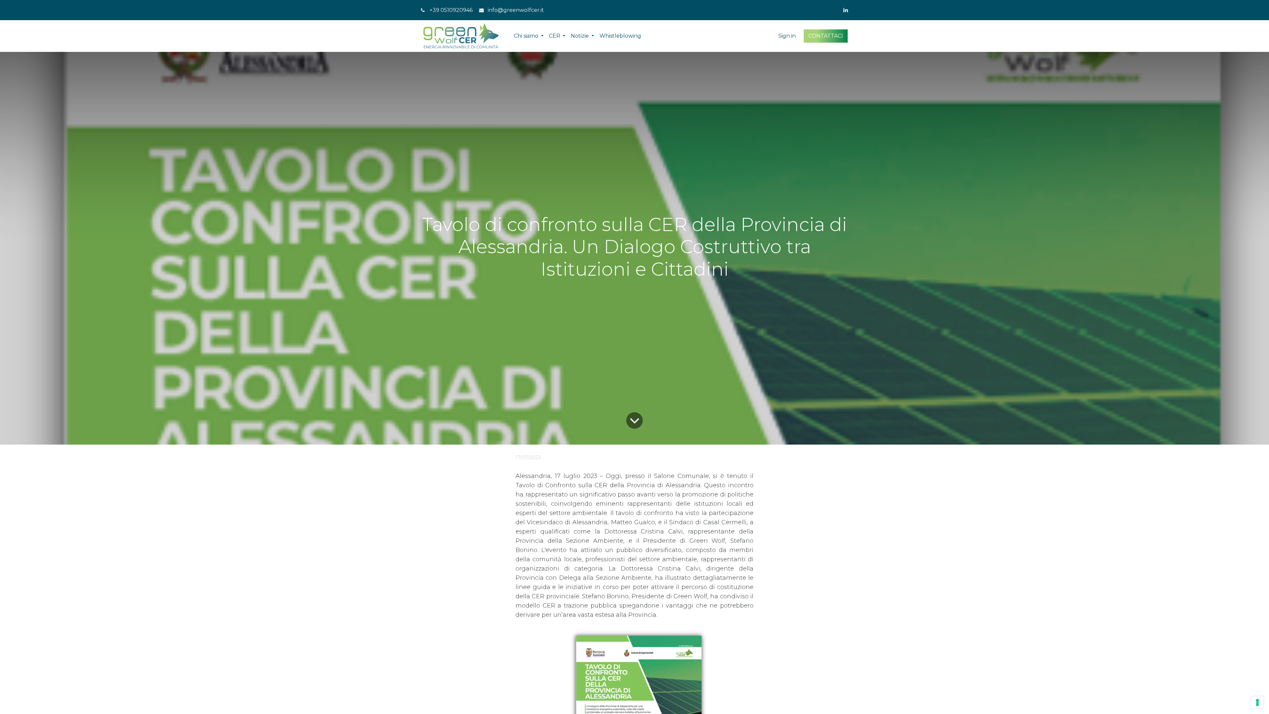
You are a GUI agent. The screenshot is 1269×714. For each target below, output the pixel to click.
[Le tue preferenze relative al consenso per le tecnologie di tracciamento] (1257, 702)
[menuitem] (620, 36)
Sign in (787, 36)
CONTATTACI (825, 36)
